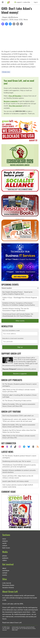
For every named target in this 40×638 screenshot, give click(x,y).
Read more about (11, 623)
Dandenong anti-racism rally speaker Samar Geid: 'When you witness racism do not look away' (19, 420)
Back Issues (6, 548)
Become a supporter (11, 101)
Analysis (5, 541)
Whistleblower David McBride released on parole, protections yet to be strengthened (19, 462)
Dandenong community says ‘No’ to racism (16, 457)
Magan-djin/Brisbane (10, 17)
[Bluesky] (10, 24)
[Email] (17, 24)
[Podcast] (7, 447)
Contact (4, 573)
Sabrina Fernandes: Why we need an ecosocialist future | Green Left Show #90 (18, 405)
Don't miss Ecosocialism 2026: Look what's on (18, 416)
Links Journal (6, 583)
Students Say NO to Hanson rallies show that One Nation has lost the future (19, 431)
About (4, 568)
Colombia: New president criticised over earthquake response (19, 487)
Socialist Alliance (8, 588)
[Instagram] (20, 447)
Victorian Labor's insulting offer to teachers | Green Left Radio (19, 396)
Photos (4, 556)
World (4, 543)
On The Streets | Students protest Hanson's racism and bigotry (19, 385)
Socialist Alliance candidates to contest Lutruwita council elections (19, 467)
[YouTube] (2, 447)
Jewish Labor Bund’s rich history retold (15, 477)
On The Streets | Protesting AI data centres (16, 401)
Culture (4, 546)
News (26, 19)
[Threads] (33, 447)
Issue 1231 (18, 19)
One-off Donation (15, 96)
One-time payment (15, 106)
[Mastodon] (2, 24)
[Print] (14, 24)
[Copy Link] (21, 24)
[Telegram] (24, 447)
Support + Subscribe (23, 2)
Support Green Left (11, 353)
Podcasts (5, 558)
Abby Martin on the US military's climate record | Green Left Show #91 (18, 391)
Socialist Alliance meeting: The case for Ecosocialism (15, 310)
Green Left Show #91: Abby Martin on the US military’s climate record (17, 473)
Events (4, 575)
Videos (4, 560)
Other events (20, 321)
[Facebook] (6, 24)
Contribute (5, 571)
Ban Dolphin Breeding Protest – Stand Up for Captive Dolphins (17, 293)
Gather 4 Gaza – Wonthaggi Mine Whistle (16, 298)
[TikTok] (15, 447)
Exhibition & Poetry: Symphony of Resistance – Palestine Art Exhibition (18, 304)
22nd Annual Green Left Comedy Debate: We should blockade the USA (17, 315)
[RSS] (38, 447)
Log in (36, 2)
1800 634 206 (20, 111)
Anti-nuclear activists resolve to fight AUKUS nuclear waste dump (17, 482)
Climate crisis (6, 72)
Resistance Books (8, 585)
